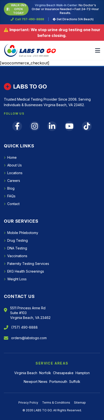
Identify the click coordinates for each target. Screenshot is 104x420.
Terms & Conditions (56, 402)
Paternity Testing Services (28, 264)
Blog (11, 188)
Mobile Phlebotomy (22, 233)
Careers (13, 181)
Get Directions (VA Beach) (75, 19)
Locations (14, 173)
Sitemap (80, 402)
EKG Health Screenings (25, 271)
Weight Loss (17, 279)
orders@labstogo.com (29, 338)
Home (12, 157)
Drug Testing (17, 240)
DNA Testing (17, 248)
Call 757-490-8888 (29, 19)
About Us (14, 165)
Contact (13, 204)
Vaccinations (17, 256)
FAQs (11, 196)
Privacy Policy (28, 402)
